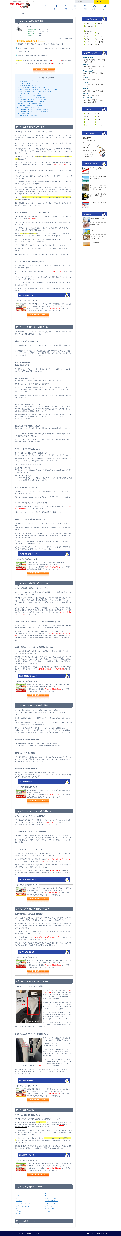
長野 (93, 73)
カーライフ (95, 9)
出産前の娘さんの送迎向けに (97, 219)
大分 (101, 100)
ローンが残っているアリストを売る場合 (28, 93)
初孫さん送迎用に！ (96, 224)
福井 (84, 75)
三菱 (86, 116)
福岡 (84, 100)
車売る (55, 9)
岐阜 (89, 79)
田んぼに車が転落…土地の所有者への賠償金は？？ (98, 177)
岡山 (93, 91)
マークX (18, 1214)
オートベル (99, 42)
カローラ (19, 1198)
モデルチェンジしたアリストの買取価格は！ (29, 95)
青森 (90, 60)
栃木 (86, 68)
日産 (97, 114)
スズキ (98, 116)
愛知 (84, 79)
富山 (97, 73)
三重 (97, 79)
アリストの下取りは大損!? (24, 83)
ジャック (88, 36)
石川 (101, 73)
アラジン (88, 39)
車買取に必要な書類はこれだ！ (28, 115)
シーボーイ (99, 39)
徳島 (84, 95)
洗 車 (104, 9)
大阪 (84, 84)
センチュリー (49, 1208)
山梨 (89, 73)
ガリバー (99, 33)
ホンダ (87, 119)
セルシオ (19, 1208)
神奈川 (90, 66)
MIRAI (18, 1193)
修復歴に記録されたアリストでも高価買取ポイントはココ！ (37, 91)
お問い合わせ (102, 2)
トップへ (14, 1233)
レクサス (99, 125)
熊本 (97, 100)
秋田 (99, 60)
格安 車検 (84, 9)
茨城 (103, 66)
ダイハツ (88, 122)
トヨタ (87, 114)
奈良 (97, 84)
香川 (89, 95)
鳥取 (97, 91)
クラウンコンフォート (23, 1203)
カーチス (88, 23)
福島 (90, 62)
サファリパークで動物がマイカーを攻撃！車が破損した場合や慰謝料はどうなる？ (98, 187)
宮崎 (84, 102)
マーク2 (47, 1211)
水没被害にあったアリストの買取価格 (30, 105)
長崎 (93, 100)
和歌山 (85, 86)
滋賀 (101, 84)
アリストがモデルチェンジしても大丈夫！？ (32, 101)
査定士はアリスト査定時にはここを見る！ (29, 107)
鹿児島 (90, 102)
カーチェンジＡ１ (100, 27)
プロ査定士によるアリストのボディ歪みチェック (33, 109)
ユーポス (99, 36)
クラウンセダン (50, 1203)
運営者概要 (30, 1233)
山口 (84, 91)
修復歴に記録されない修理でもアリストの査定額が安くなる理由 (38, 89)
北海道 (85, 60)
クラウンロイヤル (50, 1206)
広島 (89, 91)
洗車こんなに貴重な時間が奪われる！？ (97, 237)
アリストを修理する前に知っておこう (27, 85)
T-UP (97, 45)
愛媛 (93, 95)
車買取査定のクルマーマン (101, 1233)
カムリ (47, 1195)
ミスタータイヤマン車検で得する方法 (98, 203)
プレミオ (19, 1211)
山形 (86, 62)
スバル (98, 122)
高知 (97, 95)
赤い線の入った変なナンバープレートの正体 (98, 169)
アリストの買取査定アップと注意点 (27, 81)
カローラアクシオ (50, 1198)
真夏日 (92, 230)
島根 (101, 91)
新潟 (84, 73)
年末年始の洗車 (94, 242)
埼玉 (94, 66)
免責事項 (21, 1233)
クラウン (19, 1201)
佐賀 (89, 100)
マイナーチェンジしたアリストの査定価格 (31, 97)
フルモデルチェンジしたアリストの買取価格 (32, 99)
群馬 (90, 68)
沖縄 (94, 102)
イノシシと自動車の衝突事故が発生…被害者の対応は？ (98, 195)
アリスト (19, 1195)
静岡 (93, 79)
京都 (93, 84)
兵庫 (89, 84)
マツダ (98, 119)
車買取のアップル (89, 27)
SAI (46, 1193)
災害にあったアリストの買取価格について (29, 103)
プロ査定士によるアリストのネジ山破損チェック (33, 111)
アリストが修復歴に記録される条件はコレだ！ (33, 87)
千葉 (99, 66)
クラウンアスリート (51, 1201)
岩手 (94, 60)
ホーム (46, 9)
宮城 (103, 60)
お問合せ (38, 1233)
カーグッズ (75, 9)
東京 (84, 66)
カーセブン (99, 23)
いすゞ (87, 125)
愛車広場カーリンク (89, 32)
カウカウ (88, 42)
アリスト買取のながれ (23, 113)
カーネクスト (89, 45)
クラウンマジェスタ (22, 1206)
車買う (65, 9)
